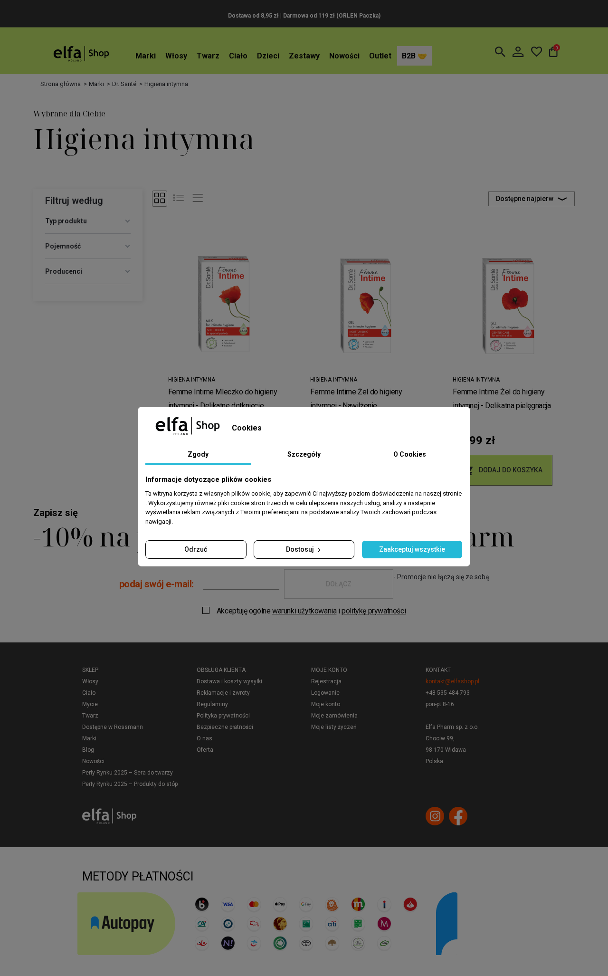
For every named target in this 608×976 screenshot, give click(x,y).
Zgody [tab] (198, 454)
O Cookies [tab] (409, 454)
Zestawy (304, 55)
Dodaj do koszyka (502, 470)
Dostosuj (300, 549)
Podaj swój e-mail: (156, 584)
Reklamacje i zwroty (223, 692)
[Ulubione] (536, 52)
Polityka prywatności (223, 715)
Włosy (176, 55)
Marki (145, 55)
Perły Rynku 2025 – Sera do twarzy (127, 772)
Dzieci (268, 55)
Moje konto (329, 670)
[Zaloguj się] (518, 52)
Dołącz (339, 584)
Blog (88, 749)
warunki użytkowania (304, 610)
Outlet (380, 55)
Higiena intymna (191, 379)
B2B (410, 55)
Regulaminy (212, 704)
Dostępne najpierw (524, 198)
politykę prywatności (374, 610)
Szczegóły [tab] (304, 454)
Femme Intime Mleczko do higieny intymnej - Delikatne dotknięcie (222, 398)
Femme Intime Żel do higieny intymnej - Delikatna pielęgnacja (502, 398)
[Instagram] (435, 816)
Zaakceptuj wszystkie (412, 549)
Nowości (344, 55)
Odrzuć (195, 549)
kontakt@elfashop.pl (452, 681)
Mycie (90, 704)
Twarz (208, 55)
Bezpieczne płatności (225, 727)
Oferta (205, 749)
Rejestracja (326, 681)
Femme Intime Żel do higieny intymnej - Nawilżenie (356, 398)
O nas (204, 738)
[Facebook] (458, 816)
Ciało (238, 55)
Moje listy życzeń (334, 727)
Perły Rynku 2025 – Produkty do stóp (130, 784)
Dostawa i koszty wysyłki (229, 681)
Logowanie (325, 692)
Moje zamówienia (334, 715)
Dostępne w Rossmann (112, 727)
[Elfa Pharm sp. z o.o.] (81, 53)
